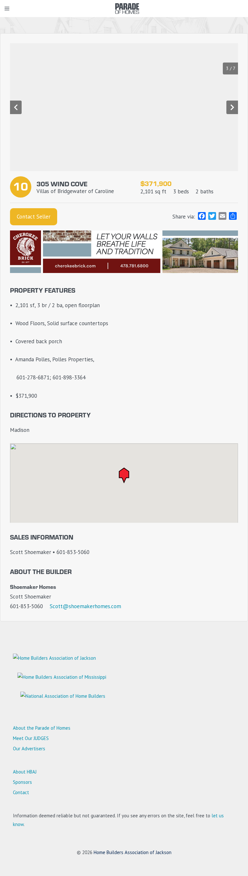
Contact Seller (33, 216)
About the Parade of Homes (41, 728)
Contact (21, 792)
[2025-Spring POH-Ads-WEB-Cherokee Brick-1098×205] (124, 271)
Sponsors (22, 782)
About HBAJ (24, 772)
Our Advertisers (29, 748)
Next (232, 107)
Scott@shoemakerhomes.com (85, 606)
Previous (16, 107)
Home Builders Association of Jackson (132, 852)
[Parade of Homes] (127, 8)
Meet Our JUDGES (31, 738)
